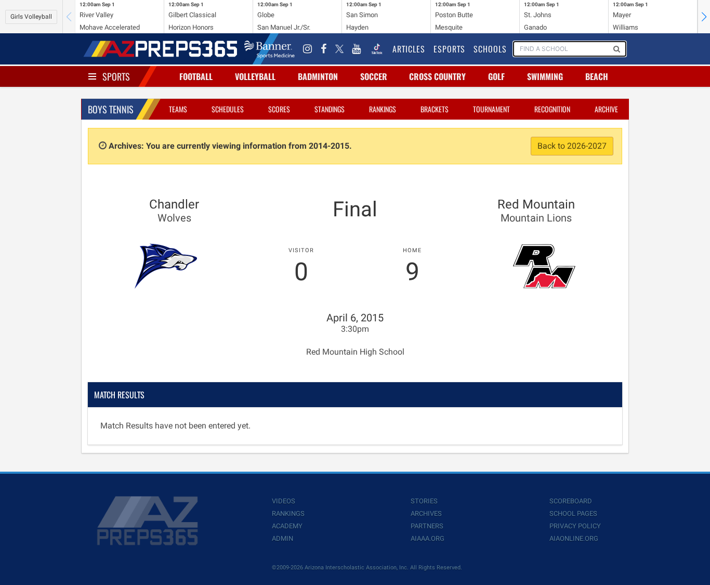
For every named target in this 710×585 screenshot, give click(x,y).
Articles (408, 49)
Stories (424, 501)
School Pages (573, 513)
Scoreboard (570, 501)
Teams (178, 108)
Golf (496, 76)
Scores (279, 108)
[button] (704, 16)
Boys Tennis (111, 109)
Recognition (552, 108)
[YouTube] (356, 49)
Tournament (491, 108)
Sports (116, 76)
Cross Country (437, 76)
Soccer (373, 76)
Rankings (382, 108)
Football (196, 76)
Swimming (545, 76)
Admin (282, 538)
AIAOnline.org (573, 538)
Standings (329, 108)
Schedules (228, 108)
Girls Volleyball (31, 16)
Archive (606, 108)
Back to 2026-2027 (572, 146)
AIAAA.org (427, 538)
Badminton (318, 76)
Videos (283, 501)
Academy (287, 526)
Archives (426, 513)
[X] (339, 49)
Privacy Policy (575, 526)
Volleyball (255, 76)
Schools (490, 49)
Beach (596, 76)
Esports (449, 49)
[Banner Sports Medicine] (269, 49)
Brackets (434, 108)
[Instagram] (307, 49)
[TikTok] (376, 48)
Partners (427, 526)
